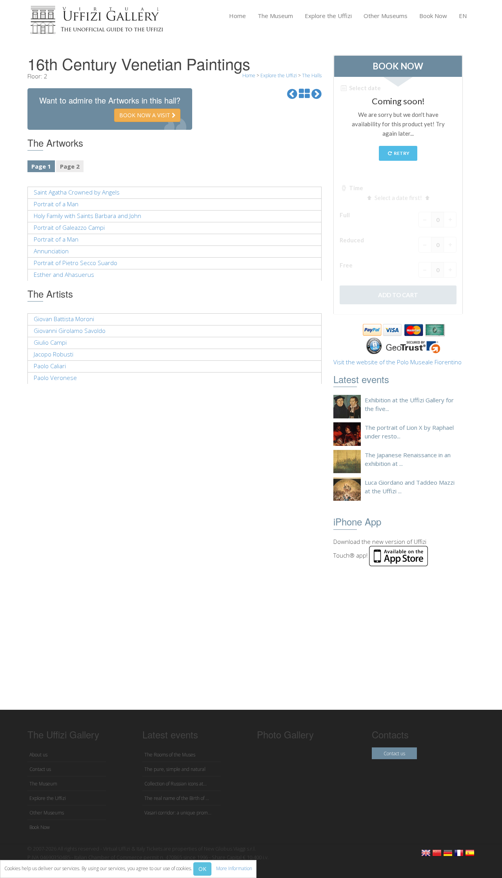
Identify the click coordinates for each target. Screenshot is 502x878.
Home (237, 16)
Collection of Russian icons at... (175, 783)
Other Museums (385, 16)
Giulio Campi (50, 342)
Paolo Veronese (55, 378)
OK (202, 869)
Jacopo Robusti (53, 354)
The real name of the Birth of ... (176, 798)
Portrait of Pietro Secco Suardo (75, 263)
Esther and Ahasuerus (64, 274)
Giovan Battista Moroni (64, 319)
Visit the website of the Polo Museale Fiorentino (397, 362)
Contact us (40, 769)
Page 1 (41, 166)
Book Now (433, 16)
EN (463, 16)
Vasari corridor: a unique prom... (177, 812)
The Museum (275, 16)
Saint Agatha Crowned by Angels (77, 192)
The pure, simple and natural (175, 769)
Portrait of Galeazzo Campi (69, 227)
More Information (234, 868)
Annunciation (51, 251)
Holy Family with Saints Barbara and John (87, 216)
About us (38, 754)
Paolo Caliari (50, 366)
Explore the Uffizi (328, 16)
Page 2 (70, 166)
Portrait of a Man (56, 204)
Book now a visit (145, 115)
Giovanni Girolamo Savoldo (69, 330)
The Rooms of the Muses (169, 754)
